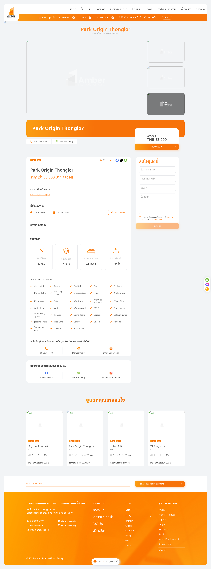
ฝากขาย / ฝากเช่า (118, 9)
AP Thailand (164, 529)
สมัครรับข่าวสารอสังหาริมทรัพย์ (152, 483)
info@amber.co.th (39, 530)
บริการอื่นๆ (99, 531)
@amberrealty (68, 521)
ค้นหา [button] (166, 17)
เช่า (89, 9)
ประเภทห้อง (103, 18)
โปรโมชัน (136, 9)
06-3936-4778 (37, 521)
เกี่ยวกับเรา (185, 9)
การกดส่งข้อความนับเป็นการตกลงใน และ (157, 218)
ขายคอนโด (98, 503)
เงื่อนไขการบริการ (156, 220)
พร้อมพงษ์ (130, 530)
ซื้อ (82, 9)
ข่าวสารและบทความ (166, 9)
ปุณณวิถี (129, 521)
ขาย (44, 17)
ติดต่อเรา (200, 9)
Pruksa (161, 510)
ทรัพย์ (99, 33)
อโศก (127, 540)
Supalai (162, 519)
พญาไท (128, 525)
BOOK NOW (156, 146)
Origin (161, 524)
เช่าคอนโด (98, 510)
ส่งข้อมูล (157, 226)
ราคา (83, 18)
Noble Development (168, 539)
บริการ (149, 9)
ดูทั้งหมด (171, 550)
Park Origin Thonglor (40, 194)
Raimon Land (165, 544)
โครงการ (100, 9)
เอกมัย (128, 545)
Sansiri (161, 534)
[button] (85, 77)
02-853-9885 (36, 525)
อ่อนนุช (128, 535)
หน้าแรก (72, 9)
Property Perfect (166, 514)
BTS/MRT (63, 18)
